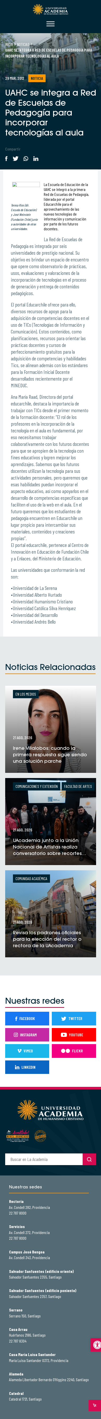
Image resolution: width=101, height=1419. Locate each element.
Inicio (9, 44)
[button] (96, 1345)
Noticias (23, 44)
